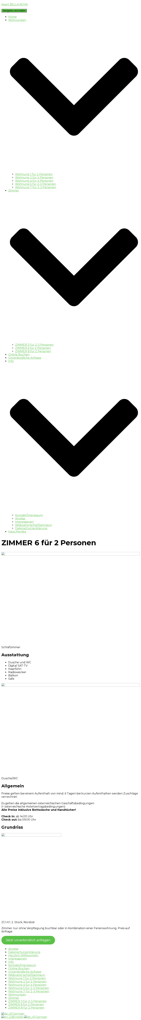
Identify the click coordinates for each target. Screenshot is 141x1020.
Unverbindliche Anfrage (24, 357)
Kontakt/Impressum (29, 515)
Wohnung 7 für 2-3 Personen (35, 187)
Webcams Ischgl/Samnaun (33, 525)
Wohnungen (17, 994)
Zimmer (13, 998)
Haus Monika (17, 531)
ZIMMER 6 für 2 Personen (33, 348)
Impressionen (24, 521)
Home (12, 16)
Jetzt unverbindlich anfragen (28, 940)
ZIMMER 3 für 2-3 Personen (34, 344)
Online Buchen (18, 354)
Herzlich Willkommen (23, 955)
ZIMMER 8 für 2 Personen (33, 351)
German (18, 1013)
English (18, 1017)
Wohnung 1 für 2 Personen (34, 174)
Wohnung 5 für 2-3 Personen (35, 184)
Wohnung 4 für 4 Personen (34, 180)
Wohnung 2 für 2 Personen (34, 177)
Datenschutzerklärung (31, 528)
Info (11, 962)
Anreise (20, 518)
